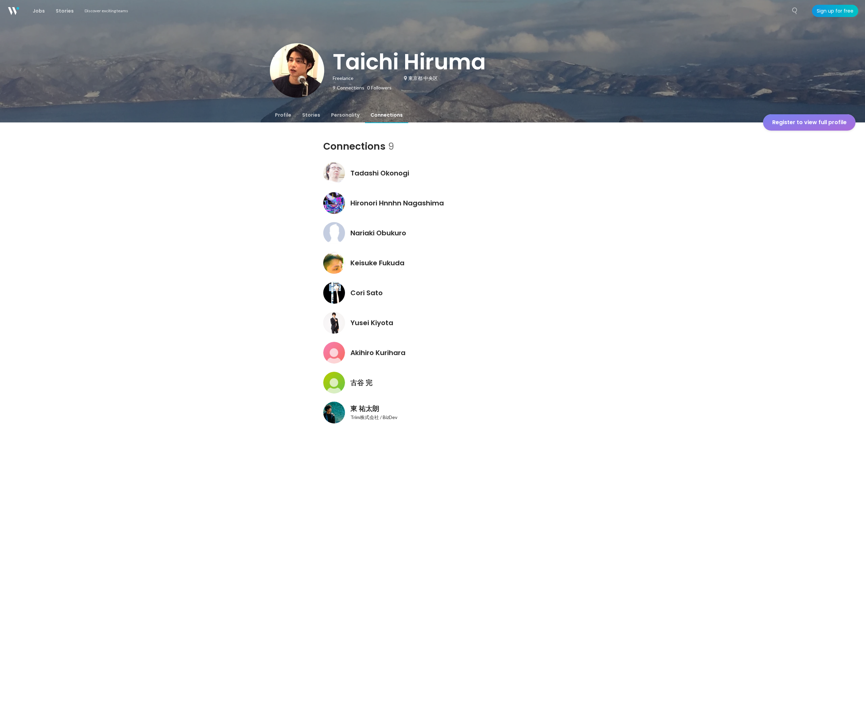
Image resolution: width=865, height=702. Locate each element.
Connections (386, 115)
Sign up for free (835, 10)
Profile (283, 115)
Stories (311, 115)
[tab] (283, 115)
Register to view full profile (809, 122)
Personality (345, 115)
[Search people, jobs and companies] (795, 11)
